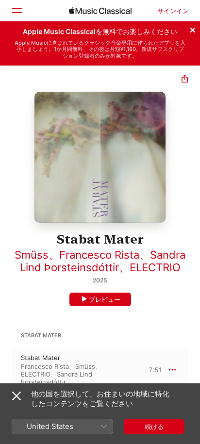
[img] (100, 10)
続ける (154, 426)
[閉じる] (192, 28)
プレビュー (104, 299)
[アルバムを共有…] (185, 79)
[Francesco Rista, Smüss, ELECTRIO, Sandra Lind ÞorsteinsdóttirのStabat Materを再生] (6, 370)
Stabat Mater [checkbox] (40, 358)
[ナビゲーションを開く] (16, 10)
